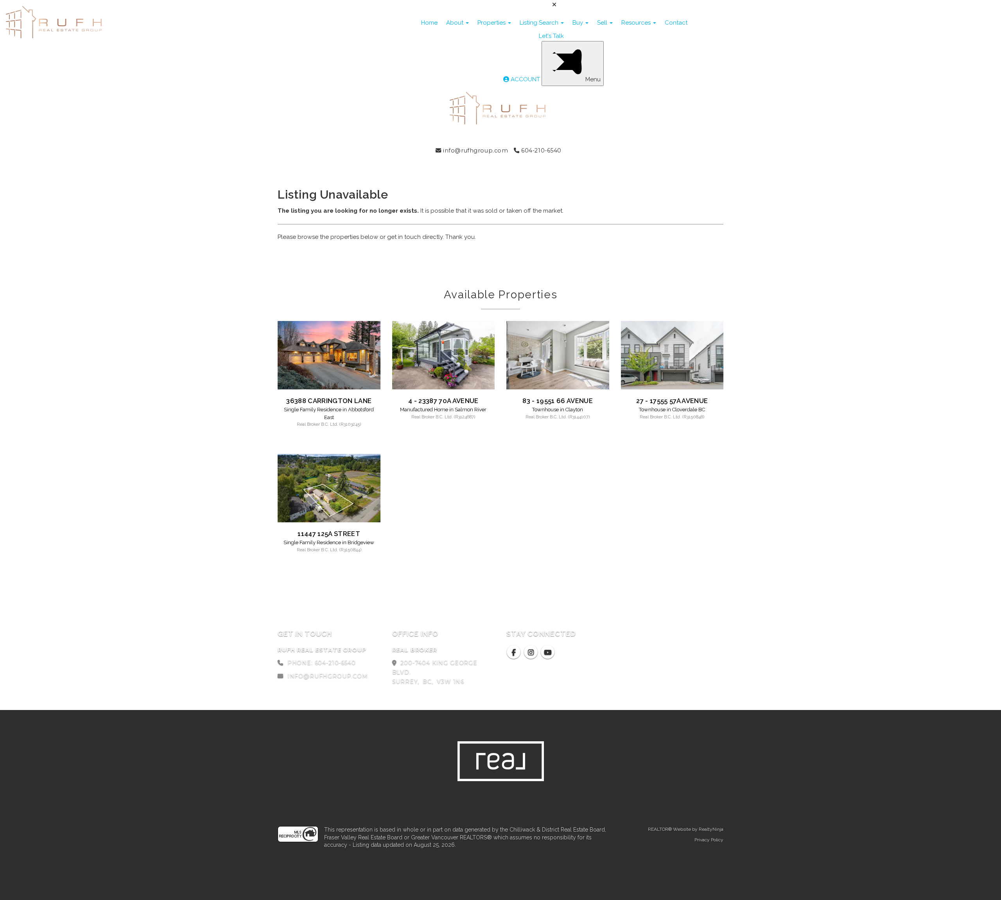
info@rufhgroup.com (474, 150)
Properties (492, 22)
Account (525, 79)
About (455, 22)
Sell (603, 22)
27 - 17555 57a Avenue (672, 401)
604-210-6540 (540, 150)
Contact (676, 22)
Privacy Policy (708, 840)
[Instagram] (531, 652)
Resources (636, 22)
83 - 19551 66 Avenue (557, 401)
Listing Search (540, 22)
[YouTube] (548, 652)
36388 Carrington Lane (328, 401)
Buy (578, 22)
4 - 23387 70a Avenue (443, 401)
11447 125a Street (329, 534)
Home (429, 22)
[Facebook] (514, 652)
